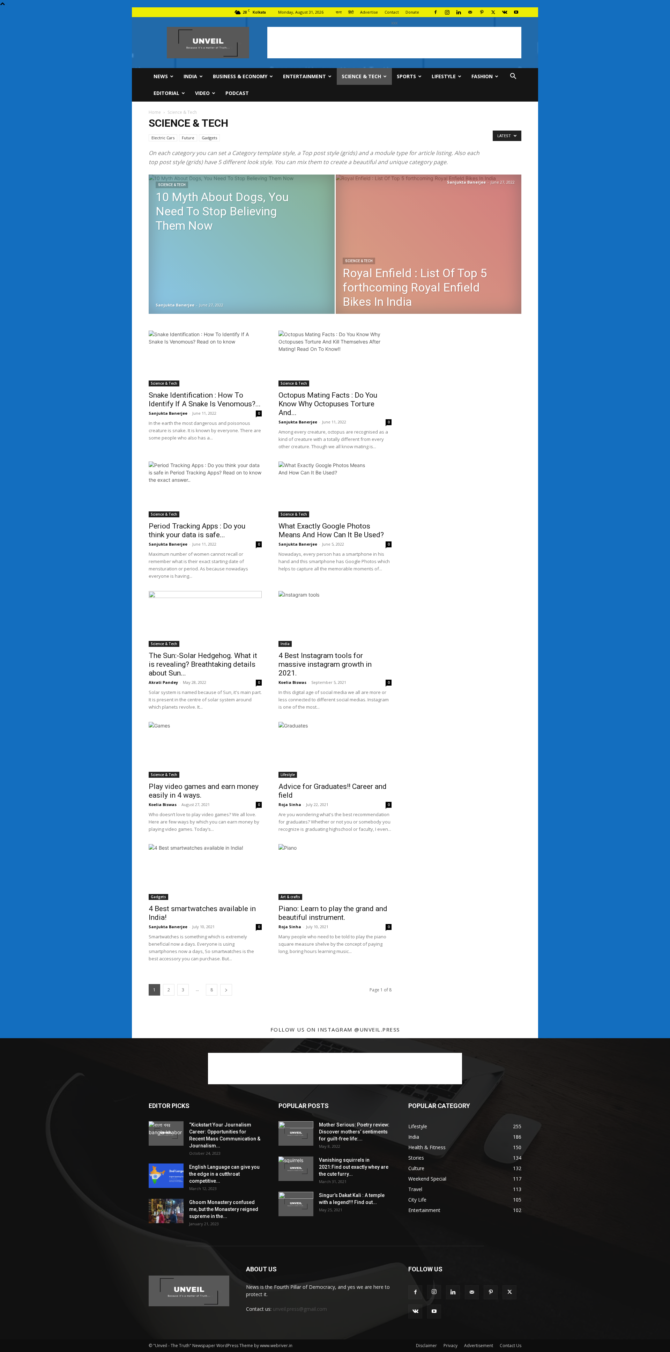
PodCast (237, 93)
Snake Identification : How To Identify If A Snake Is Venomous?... (205, 399)
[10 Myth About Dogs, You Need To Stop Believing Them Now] (242, 253)
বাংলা (339, 12)
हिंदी (350, 12)
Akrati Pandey (163, 682)
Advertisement (478, 1346)
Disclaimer (426, 1346)
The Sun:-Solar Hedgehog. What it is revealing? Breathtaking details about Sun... (203, 664)
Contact (392, 12)
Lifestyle (444, 76)
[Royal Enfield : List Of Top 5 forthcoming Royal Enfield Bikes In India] (429, 247)
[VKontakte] (504, 12)
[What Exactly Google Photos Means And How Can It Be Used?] (335, 489)
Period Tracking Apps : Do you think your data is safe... (197, 530)
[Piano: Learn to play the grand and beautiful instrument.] (335, 872)
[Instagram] (447, 12)
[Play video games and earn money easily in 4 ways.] (205, 750)
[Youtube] (516, 12)
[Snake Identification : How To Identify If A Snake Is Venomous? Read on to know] (205, 358)
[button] (513, 77)
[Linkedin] (458, 12)
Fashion (482, 76)
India (190, 76)
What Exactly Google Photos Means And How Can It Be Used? (331, 530)
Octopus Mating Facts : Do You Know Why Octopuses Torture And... (327, 404)
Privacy (450, 1346)
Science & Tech (361, 76)
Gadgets (209, 137)
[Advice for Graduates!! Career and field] (335, 750)
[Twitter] (493, 12)
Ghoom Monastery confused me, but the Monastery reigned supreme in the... (223, 1209)
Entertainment (304, 76)
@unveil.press (377, 1029)
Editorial (166, 93)
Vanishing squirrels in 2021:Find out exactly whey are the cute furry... (353, 1167)
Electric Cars (162, 137)
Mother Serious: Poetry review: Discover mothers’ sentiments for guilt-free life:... (354, 1132)
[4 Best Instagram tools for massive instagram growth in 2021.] (335, 619)
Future (188, 137)
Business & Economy (240, 76)
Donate (412, 12)
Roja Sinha (289, 804)
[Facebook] (435, 12)
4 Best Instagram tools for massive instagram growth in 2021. (325, 664)
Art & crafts (290, 896)
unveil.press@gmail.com (300, 1309)
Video (202, 93)
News (161, 76)
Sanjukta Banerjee (175, 305)
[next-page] (226, 990)
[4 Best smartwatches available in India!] (205, 872)
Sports (406, 76)
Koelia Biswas (292, 682)
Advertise (369, 12)
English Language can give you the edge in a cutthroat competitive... (224, 1174)
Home (155, 112)
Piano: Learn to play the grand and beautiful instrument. (332, 913)
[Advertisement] (394, 42)
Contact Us (510, 1346)
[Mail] (470, 12)
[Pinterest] (481, 12)
